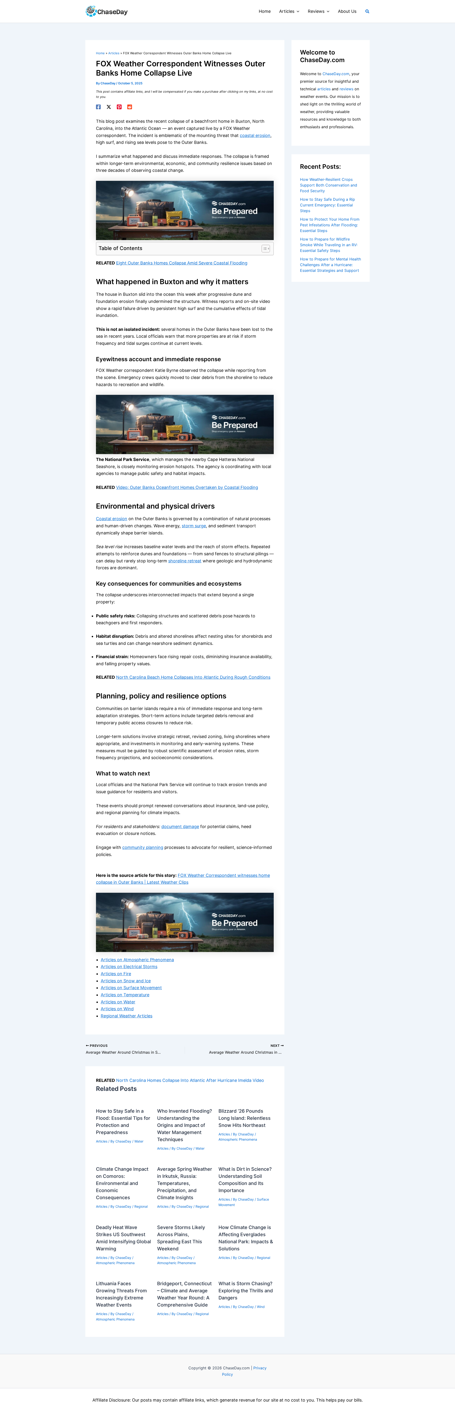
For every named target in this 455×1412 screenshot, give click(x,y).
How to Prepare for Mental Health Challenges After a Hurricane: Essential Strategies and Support (330, 265)
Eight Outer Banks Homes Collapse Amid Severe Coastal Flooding (181, 262)
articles (324, 89)
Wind (261, 1307)
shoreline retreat (184, 560)
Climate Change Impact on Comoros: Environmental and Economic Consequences (122, 1183)
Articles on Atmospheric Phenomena (137, 959)
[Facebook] (98, 107)
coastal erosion (255, 135)
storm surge (194, 525)
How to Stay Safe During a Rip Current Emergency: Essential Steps (327, 205)
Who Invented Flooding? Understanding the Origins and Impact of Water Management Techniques (184, 1125)
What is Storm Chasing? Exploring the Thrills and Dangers (245, 1291)
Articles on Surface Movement (131, 987)
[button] (296, 11)
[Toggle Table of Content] (263, 249)
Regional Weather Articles (126, 1015)
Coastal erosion (111, 518)
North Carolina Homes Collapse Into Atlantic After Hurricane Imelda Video (190, 1080)
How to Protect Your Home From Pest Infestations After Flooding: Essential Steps (329, 225)
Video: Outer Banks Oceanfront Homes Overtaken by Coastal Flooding (187, 487)
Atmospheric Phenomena (237, 1139)
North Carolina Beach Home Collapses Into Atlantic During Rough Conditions (193, 677)
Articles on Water (118, 1001)
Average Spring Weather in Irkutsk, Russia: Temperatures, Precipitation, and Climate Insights (184, 1183)
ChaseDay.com (336, 73)
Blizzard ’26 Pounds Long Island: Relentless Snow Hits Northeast (244, 1118)
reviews (346, 89)
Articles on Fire (116, 973)
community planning (142, 847)
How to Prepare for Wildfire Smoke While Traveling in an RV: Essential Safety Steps (328, 245)
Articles (101, 1141)
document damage (180, 826)
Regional (141, 1206)
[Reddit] (129, 107)
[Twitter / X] (108, 107)
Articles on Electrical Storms (129, 966)
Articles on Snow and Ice (126, 980)
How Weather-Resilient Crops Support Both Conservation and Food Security (328, 185)
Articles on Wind (117, 1008)
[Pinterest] (119, 107)
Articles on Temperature (125, 994)
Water (138, 1141)
